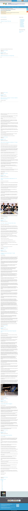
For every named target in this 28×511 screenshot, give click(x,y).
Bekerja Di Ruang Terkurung (6, 21)
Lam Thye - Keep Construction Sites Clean (8, 223)
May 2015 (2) (21, 22)
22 (2, 488)
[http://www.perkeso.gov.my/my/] (18, 500)
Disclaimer (19, 498)
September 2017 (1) (22, 20)
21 (2, 487)
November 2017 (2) (22, 19)
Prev (2, 481)
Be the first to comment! (3, 52)
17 (2, 484)
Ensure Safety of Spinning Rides (6, 435)
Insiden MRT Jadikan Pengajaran (6, 403)
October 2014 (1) (22, 23)
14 (2, 482)
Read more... (2, 95)
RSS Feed (20, 32)
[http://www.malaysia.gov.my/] (8, 500)
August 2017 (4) (22, 21)
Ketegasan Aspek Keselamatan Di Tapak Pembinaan (8, 253)
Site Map (22, 498)
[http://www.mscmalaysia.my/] (12, 500)
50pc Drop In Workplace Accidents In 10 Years (9, 142)
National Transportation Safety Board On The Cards (9, 179)
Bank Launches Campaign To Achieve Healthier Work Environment (9, 98)
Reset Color (3, 493)
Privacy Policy (6, 498)
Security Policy (10, 498)
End (2, 489)
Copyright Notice (15, 498)
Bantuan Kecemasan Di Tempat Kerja (7, 55)
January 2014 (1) (22, 26)
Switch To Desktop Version (14, 510)
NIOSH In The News (8, 10)
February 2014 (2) (22, 25)
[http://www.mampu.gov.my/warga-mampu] (20, 500)
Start (2, 480)
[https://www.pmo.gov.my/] (10, 500)
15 (2, 483)
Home (1, 10)
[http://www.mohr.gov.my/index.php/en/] (14, 500)
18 (2, 485)
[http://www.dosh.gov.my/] (16, 500)
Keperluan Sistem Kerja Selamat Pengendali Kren (8, 331)
